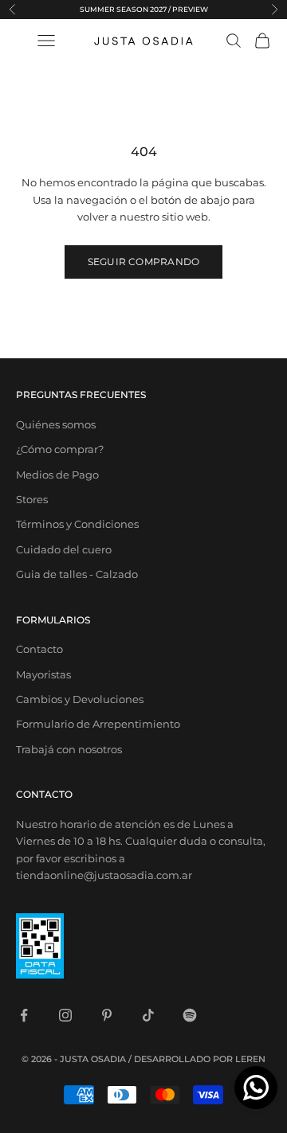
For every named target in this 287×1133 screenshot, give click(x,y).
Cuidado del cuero (64, 549)
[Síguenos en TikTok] (148, 1015)
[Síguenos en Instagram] (65, 1015)
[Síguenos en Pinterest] (107, 1015)
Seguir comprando (144, 262)
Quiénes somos (56, 424)
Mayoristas (43, 674)
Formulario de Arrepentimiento (98, 723)
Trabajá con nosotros (69, 749)
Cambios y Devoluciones (80, 699)
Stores (32, 499)
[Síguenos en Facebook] (24, 1015)
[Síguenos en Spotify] (190, 1015)
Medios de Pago (57, 474)
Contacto (39, 649)
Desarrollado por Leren (199, 1059)
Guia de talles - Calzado (77, 574)
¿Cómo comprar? (60, 449)
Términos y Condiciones (77, 524)
